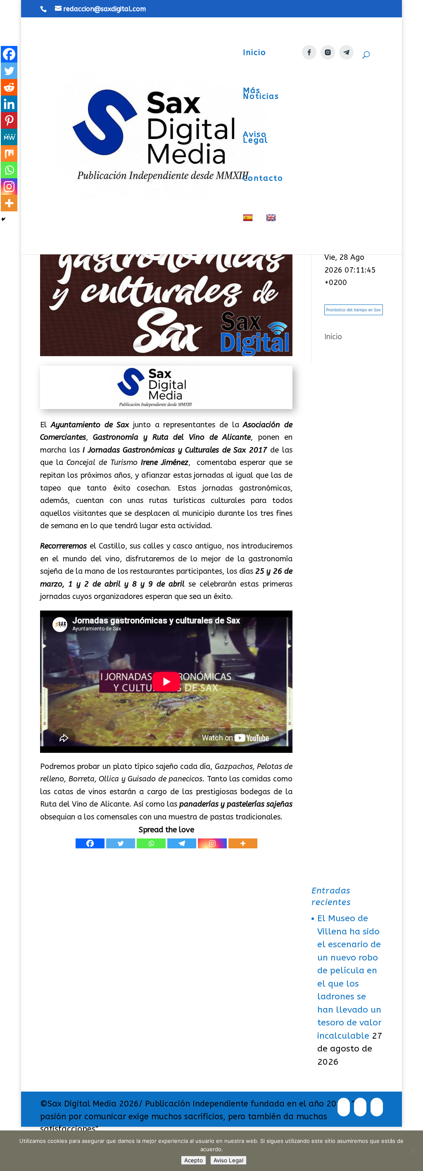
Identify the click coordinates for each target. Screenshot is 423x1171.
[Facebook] (90, 843)
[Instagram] (212, 843)
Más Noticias (261, 94)
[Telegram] (181, 843)
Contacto (263, 179)
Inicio (254, 53)
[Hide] (3, 219)
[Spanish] (249, 233)
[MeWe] (9, 137)
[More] (242, 843)
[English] (272, 233)
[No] (413, 1151)
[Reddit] (9, 87)
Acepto (193, 1160)
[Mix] (9, 153)
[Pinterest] (9, 120)
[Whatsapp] (151, 843)
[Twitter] (120, 843)
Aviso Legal (255, 138)
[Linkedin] (9, 104)
